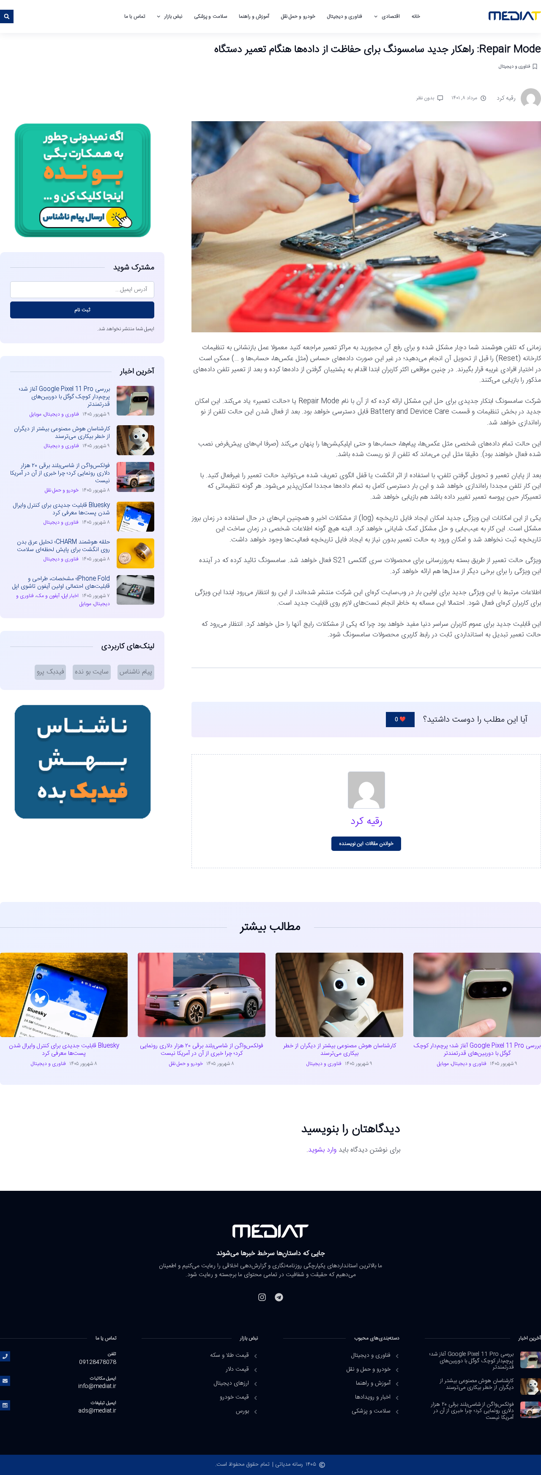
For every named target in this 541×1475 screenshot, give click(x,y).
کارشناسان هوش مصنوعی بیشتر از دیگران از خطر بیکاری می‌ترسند (62, 433)
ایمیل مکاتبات (103, 1378)
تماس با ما (134, 16)
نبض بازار (173, 16)
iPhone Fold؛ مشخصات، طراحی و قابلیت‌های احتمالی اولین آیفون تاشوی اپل (61, 583)
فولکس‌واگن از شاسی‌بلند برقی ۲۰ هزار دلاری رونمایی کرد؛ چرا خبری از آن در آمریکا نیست (60, 473)
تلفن (112, 1354)
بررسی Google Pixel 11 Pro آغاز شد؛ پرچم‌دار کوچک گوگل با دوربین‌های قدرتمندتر (64, 397)
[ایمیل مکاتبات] (5, 1381)
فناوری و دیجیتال (344, 16)
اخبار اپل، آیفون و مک (57, 596)
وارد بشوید (322, 1150)
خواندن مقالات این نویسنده (366, 843)
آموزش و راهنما (254, 16)
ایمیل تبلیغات (103, 1403)
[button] (7, 16)
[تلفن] (5, 1356)
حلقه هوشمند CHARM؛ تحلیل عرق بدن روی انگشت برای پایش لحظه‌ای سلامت (63, 546)
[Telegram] (279, 1297)
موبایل (35, 414)
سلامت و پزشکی (210, 16)
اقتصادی (391, 16)
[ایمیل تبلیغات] (5, 1405)
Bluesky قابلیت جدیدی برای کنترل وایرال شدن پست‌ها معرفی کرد (61, 509)
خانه (416, 16)
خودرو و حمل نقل (298, 16)
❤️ (400, 719)
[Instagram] (262, 1297)
